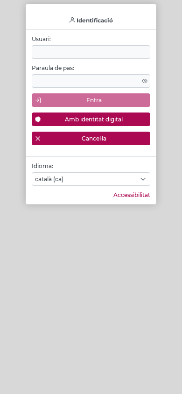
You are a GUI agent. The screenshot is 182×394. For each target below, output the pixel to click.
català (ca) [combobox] (49, 179)
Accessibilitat (131, 194)
